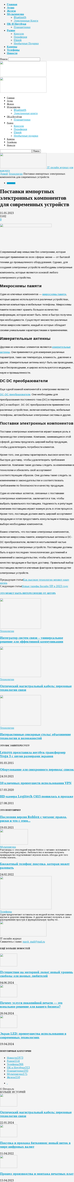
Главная (12, 4)
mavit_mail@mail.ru (34, 941)
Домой (4, 173)
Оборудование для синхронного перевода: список (37, 769)
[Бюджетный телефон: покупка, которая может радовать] (26, 908)
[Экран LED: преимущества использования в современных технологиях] (8, 1026)
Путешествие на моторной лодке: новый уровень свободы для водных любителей (36, 974)
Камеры (12, 46)
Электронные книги (26, 20)
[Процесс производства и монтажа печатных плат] (8, 1167)
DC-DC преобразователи (15, 394)
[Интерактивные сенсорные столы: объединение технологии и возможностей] (20, 724)
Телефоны (13, 50)
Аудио (10, 7)
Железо (11, 11)
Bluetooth (20, 17)
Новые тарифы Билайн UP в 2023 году (45, 586)
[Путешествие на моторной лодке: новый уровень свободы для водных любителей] (8, 965)
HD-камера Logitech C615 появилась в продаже (36, 796)
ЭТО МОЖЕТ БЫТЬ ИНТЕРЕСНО (18, 593)
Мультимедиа (15, 14)
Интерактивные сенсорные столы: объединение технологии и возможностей (35, 736)
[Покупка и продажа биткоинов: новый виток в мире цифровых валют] (8, 1136)
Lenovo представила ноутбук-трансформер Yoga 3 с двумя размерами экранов (33, 754)
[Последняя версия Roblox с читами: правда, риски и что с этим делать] (14, 843)
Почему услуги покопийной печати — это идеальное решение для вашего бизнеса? (31, 1004)
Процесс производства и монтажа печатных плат (36, 1173)
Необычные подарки (26, 43)
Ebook (18, 40)
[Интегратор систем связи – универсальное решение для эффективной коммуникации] (20, 627)
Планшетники (22, 27)
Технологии (16, 173)
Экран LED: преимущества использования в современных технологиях (33, 1035)
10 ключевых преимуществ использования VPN (35, 783)
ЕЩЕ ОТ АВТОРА (46, 593)
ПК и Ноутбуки (16, 24)
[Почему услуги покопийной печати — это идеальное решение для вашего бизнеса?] (8, 996)
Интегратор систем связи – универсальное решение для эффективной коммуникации (31, 639)
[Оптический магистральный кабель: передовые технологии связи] (20, 676)
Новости (12, 53)
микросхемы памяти (54, 294)
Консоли (19, 33)
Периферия (20, 37)
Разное (11, 30)
